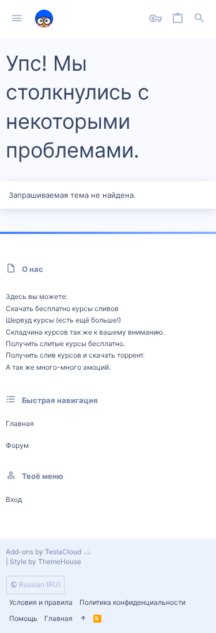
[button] (17, 19)
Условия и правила (41, 602)
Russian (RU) (38, 584)
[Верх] (83, 619)
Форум (17, 445)
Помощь (23, 618)
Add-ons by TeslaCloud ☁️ (49, 551)
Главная (20, 423)
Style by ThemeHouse (45, 561)
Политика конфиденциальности (132, 602)
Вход (14, 499)
